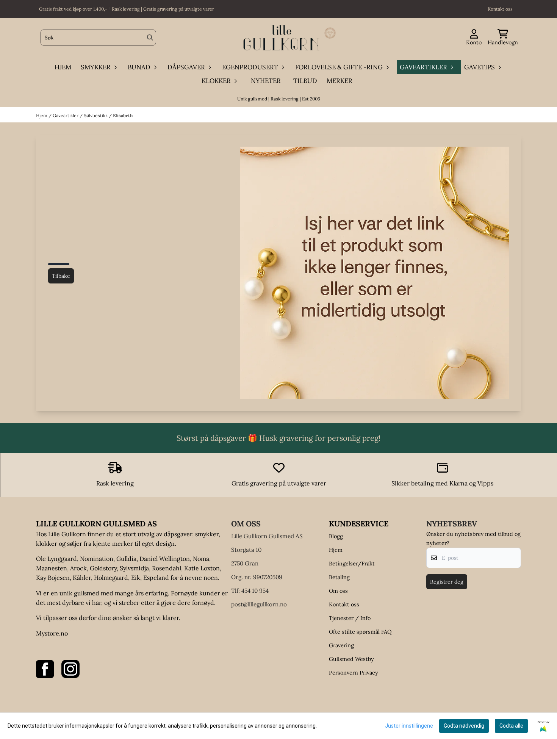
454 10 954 (255, 590)
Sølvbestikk (96, 115)
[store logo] (280, 37)
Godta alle (511, 726)
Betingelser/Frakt (352, 563)
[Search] (150, 37)
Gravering (341, 645)
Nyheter (266, 81)
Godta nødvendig (464, 726)
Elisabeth (123, 115)
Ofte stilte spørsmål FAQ (360, 631)
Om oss (338, 590)
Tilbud (305, 81)
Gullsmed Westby (351, 659)
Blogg (336, 536)
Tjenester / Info (350, 618)
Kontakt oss (344, 604)
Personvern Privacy (353, 672)
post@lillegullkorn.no (259, 604)
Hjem (42, 115)
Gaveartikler (66, 115)
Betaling (339, 577)
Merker (339, 81)
